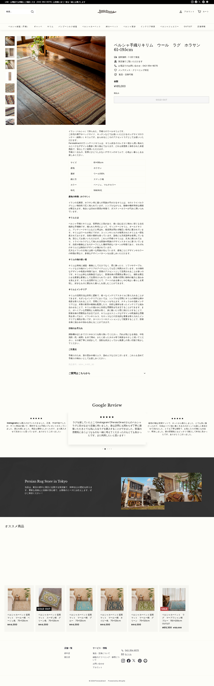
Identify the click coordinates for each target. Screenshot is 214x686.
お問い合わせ (98, 663)
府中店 (67, 653)
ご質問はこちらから (79, 373)
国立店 (67, 657)
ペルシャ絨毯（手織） (18, 26)
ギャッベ (38, 26)
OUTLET (188, 26)
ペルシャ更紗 (129, 26)
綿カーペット (112, 26)
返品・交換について (101, 653)
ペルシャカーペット (91, 26)
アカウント (97, 667)
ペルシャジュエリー (169, 26)
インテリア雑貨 (148, 26)
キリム (50, 26)
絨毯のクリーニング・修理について (106, 658)
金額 (116, 81)
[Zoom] (61, 80)
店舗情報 (201, 26)
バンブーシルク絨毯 (67, 26)
